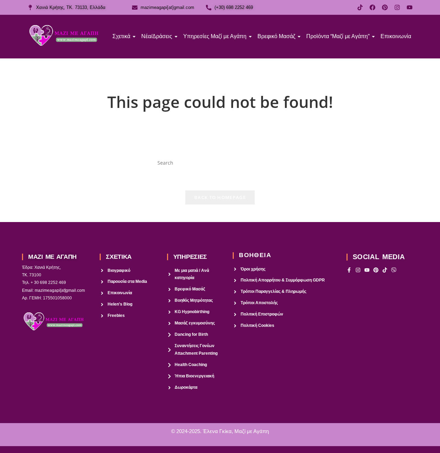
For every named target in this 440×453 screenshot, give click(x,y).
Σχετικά (121, 36)
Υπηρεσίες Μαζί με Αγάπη (214, 36)
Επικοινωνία (396, 36)
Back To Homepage (220, 197)
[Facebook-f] (349, 270)
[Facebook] (372, 7)
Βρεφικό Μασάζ (276, 36)
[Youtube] (409, 7)
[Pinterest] (385, 7)
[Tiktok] (360, 7)
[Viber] (393, 270)
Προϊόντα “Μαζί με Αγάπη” (338, 36)
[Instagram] (397, 7)
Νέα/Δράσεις (156, 36)
